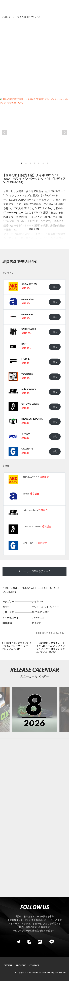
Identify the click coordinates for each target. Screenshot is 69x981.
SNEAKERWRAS (40, 972)
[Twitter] (18, 942)
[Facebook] (29, 942)
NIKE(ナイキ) (43, 208)
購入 (55, 287)
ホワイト (36, 607)
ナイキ (35, 601)
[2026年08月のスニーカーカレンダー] (34, 709)
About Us (21, 965)
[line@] (50, 942)
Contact (34, 965)
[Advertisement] (34, 58)
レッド (45, 607)
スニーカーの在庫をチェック (34, 571)
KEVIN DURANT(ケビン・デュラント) (30, 199)
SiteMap (8, 965)
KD (41, 601)
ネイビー (54, 607)
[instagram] (40, 942)
